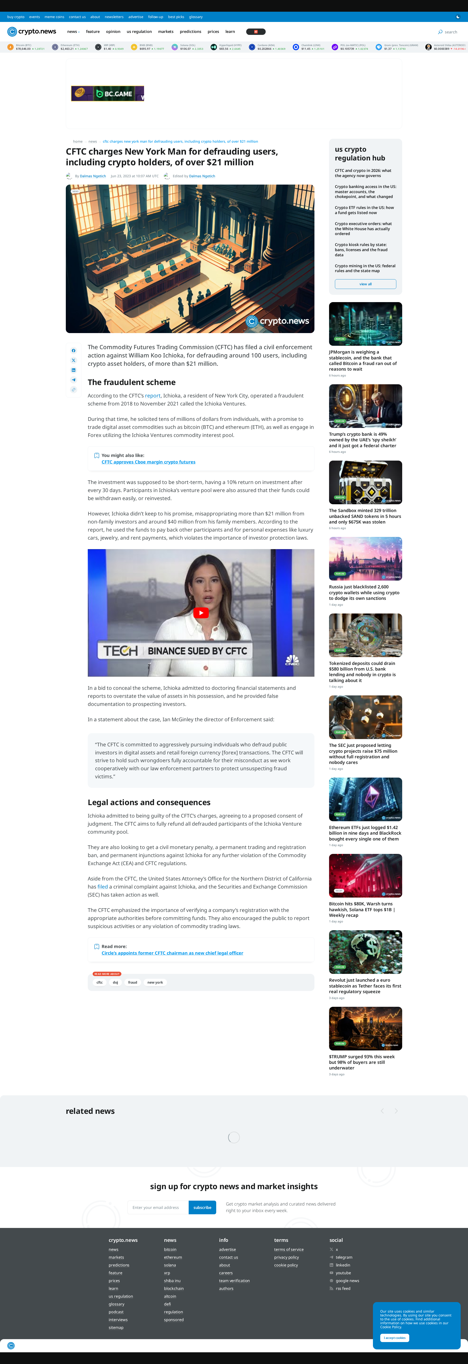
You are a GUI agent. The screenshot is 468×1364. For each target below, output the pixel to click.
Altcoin (170, 1296)
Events (34, 16)
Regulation (173, 1312)
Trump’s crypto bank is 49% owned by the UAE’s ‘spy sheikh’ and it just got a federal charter (362, 439)
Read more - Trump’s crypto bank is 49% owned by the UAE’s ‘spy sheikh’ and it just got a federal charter (365, 406)
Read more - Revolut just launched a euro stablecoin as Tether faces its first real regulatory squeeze (365, 952)
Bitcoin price (26, 47)
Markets (166, 31)
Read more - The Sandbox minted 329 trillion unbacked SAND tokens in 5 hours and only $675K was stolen (365, 482)
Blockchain (174, 1288)
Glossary (196, 16)
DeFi (167, 1304)
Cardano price (267, 47)
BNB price (147, 47)
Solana (170, 1265)
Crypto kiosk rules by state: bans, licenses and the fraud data (361, 249)
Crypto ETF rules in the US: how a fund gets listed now (364, 210)
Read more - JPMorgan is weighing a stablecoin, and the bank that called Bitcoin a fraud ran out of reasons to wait (365, 324)
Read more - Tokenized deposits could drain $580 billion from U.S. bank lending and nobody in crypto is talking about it (365, 635)
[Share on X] (73, 360)
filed (103, 886)
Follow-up (155, 16)
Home (78, 141)
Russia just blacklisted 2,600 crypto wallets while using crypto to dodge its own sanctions (364, 592)
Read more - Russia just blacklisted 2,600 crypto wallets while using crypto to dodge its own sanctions (365, 559)
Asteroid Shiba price (445, 47)
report (153, 395)
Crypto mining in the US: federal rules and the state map (365, 268)
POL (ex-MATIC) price (350, 47)
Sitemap (116, 1327)
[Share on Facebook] (73, 350)
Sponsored (174, 1319)
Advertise (135, 16)
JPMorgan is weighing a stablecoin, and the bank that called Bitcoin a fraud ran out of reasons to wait (363, 360)
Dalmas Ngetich (93, 176)
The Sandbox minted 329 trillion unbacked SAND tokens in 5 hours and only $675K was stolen (365, 516)
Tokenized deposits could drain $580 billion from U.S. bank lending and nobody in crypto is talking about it (362, 671)
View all (366, 284)
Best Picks (176, 16)
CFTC (100, 982)
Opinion (113, 31)
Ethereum (173, 1257)
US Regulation (139, 31)
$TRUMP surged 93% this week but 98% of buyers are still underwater (362, 1062)
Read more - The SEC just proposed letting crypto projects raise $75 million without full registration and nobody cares (365, 717)
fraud (132, 982)
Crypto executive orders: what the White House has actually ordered (363, 229)
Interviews (118, 1319)
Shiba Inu (172, 1280)
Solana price (187, 47)
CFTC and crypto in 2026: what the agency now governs (363, 173)
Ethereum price (70, 47)
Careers (226, 1272)
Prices (213, 31)
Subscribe (202, 1207)
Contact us (77, 16)
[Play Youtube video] (201, 613)
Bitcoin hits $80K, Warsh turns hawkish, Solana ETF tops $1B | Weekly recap (362, 909)
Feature (93, 31)
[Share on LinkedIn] (73, 370)
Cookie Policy (286, 1265)
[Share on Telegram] (73, 380)
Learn (230, 31)
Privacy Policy (286, 1257)
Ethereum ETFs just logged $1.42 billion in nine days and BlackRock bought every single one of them (365, 833)
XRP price (109, 47)
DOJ (115, 982)
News (72, 31)
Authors (226, 1288)
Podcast (116, 1312)
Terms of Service (288, 1249)
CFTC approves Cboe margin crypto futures (148, 462)
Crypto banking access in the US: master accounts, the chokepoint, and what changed (365, 191)
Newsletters (114, 16)
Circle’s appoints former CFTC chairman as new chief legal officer (172, 953)
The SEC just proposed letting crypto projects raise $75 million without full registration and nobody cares (363, 753)
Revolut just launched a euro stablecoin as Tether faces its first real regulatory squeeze (365, 985)
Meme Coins (54, 16)
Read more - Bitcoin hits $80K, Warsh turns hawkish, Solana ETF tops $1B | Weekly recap (365, 876)
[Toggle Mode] (458, 17)
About (95, 16)
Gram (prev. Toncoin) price (397, 47)
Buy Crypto (15, 16)
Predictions (190, 31)
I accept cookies (395, 1338)
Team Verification (234, 1280)
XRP (167, 1272)
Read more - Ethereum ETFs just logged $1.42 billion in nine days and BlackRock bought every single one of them (365, 799)
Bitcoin (170, 1249)
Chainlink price (308, 47)
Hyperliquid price (226, 47)
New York (155, 982)
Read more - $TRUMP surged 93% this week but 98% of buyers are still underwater (365, 1028)
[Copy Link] (73, 389)
